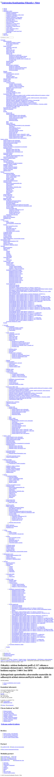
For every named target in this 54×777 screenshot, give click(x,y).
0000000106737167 (7, 702)
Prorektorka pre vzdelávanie (15, 55)
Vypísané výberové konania (15, 84)
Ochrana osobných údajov (10, 724)
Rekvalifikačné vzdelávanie (12, 202)
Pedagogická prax (10, 188)
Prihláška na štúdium (8, 165)
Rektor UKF (9, 48)
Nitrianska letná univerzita (12, 214)
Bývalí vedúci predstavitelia (12, 43)
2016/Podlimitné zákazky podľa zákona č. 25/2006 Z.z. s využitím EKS (25, 317)
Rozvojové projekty (10, 229)
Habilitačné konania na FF (15, 275)
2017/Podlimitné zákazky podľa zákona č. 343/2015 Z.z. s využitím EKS (25, 305)
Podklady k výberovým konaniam (16, 86)
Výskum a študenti (7, 236)
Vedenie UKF (9, 53)
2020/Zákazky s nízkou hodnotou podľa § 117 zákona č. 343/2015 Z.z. (25, 295)
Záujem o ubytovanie (8, 169)
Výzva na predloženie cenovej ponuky (11, 682)
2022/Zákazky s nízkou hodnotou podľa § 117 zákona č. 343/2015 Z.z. (25, 287)
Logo (4, 110)
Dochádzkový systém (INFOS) (13, 26)
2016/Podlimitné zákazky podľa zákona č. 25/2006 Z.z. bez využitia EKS (25, 319)
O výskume (6, 221)
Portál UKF (8, 32)
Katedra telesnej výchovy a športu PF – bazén (19, 134)
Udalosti (8, 251)
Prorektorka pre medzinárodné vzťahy (17, 57)
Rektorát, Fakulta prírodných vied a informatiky (19, 125)
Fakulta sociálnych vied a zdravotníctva (18, 116)
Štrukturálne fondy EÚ (11, 228)
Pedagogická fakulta (13, 120)
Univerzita (3, 40)
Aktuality (5, 249)
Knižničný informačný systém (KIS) (14, 17)
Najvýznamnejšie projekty (12, 226)
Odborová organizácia (8, 109)
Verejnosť (3, 246)
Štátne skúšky (9, 192)
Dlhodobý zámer (7, 78)
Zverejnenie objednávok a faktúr (13, 92)
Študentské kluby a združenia (9, 107)
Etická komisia (9, 62)
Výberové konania (10, 82)
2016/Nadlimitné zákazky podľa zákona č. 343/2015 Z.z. (21, 311)
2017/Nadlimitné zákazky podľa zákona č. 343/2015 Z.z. (21, 304)
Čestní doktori (9, 45)
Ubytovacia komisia (13, 70)
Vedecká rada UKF (10, 50)
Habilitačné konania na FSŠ (15, 272)
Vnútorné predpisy (7, 72)
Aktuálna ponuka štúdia (8, 161)
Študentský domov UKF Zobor (13, 150)
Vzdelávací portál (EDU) (11, 16)
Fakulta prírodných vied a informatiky (17, 115)
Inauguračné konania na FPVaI (16, 277)
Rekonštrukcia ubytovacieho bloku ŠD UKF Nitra (17, 105)
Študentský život (7, 218)
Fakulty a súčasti (4, 139)
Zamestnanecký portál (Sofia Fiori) (14, 31)
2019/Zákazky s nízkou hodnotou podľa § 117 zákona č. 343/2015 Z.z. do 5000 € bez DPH (29, 296)
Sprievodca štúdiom (10, 174)
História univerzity (7, 41)
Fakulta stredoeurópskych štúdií (16, 117)
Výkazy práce (9, 27)
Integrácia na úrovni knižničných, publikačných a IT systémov (20, 101)
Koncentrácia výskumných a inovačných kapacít (17, 99)
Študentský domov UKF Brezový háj (14, 151)
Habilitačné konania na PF (15, 276)
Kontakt (5, 33)
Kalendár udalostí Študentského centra (14, 155)
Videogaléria (9, 256)
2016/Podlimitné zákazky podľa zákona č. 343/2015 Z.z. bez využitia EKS (25, 315)
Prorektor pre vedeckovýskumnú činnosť (18, 56)
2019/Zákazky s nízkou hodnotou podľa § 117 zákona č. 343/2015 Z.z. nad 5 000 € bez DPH (30, 297)
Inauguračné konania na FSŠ (15, 278)
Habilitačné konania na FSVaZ (16, 273)
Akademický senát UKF (11, 47)
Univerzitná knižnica (13, 129)
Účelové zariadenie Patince (9, 158)
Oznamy (8, 252)
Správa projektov (10, 30)
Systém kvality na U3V (14, 213)
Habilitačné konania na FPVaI (15, 271)
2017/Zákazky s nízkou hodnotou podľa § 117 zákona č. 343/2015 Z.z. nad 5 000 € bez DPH (30, 309)
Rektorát (5, 71)
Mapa (7, 121)
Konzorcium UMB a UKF (9, 94)
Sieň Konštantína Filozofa (15, 128)
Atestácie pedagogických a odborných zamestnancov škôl (19, 205)
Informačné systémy (7, 11)
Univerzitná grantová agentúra (13, 231)
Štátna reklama (6, 248)
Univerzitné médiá (7, 257)
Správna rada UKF (10, 52)
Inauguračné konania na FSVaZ (16, 280)
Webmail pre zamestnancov (12, 12)
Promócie (8, 193)
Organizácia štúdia (7, 182)
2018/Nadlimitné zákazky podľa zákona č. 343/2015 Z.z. (21, 302)
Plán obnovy (9, 227)
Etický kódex (9, 75)
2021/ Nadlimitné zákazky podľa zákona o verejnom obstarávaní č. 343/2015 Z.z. (27, 293)
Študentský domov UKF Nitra (13, 149)
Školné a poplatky (10, 179)
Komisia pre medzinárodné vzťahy (16, 68)
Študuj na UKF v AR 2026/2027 (10, 733)
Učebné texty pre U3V (14, 210)
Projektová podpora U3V (14, 212)
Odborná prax (9, 189)
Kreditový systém (10, 178)
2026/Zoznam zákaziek (14, 285)
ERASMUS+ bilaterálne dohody (10, 244)
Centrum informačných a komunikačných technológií (15, 146)
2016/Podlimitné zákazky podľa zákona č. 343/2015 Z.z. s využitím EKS (25, 312)
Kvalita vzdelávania (7, 195)
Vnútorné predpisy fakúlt (11, 77)
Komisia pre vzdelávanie (14, 66)
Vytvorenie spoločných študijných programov (16, 96)
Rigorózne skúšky (7, 198)
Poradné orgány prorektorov (12, 65)
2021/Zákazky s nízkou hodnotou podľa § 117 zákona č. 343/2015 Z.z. (25, 290)
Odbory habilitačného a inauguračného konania (13, 238)
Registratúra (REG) (10, 19)
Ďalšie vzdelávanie (7, 199)
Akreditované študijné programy (10, 180)
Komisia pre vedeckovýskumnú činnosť (18, 67)
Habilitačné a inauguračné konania (14, 87)
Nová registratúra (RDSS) (12, 21)
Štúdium (2, 172)
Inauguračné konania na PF (15, 282)
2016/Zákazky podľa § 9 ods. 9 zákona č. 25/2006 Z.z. (21, 320)
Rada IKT (8, 63)
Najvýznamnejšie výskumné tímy (13, 223)
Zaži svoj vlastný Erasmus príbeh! (10, 737)
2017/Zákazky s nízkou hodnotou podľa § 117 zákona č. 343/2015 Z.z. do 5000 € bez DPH (29, 307)
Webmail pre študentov (11, 13)
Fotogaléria (8, 254)
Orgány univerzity (7, 46)
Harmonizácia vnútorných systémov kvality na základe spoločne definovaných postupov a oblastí (27, 95)
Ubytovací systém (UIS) (11, 24)
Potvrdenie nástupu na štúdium (10, 168)
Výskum (2, 219)
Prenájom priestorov (7, 247)
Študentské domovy (7, 148)
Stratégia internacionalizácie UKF (10, 241)
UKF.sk (5, 8)
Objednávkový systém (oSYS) (13, 23)
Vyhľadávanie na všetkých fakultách (14, 163)
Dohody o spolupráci (8, 243)
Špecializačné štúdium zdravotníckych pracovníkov (17, 204)
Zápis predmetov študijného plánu (13, 187)
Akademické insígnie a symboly (13, 42)
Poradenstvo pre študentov (9, 217)
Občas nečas (9, 260)
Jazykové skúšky (10, 207)
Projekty (5, 224)
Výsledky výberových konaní (15, 85)
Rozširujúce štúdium (10, 203)
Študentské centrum (7, 154)
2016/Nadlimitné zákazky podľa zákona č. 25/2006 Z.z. (21, 316)
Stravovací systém (10, 22)
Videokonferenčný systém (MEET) (14, 18)
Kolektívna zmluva (10, 76)
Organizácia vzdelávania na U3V (16, 209)
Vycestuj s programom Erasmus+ (10, 736)
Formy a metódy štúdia (11, 177)
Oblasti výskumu (10, 222)
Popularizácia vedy (7, 237)
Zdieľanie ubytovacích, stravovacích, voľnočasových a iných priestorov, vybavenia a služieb (26, 104)
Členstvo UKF (6, 242)
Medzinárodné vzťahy (5, 239)
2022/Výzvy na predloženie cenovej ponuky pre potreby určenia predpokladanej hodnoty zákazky (31, 288)
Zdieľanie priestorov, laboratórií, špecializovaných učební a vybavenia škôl (22, 100)
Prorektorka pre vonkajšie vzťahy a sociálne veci (20, 58)
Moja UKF (5, 35)
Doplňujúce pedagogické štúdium (13, 200)
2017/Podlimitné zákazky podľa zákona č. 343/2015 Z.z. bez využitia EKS (25, 306)
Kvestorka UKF (12, 60)
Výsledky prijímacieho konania (10, 166)
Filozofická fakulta (13, 119)
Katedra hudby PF (13, 133)
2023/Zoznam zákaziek (14, 286)
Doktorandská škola (7, 194)
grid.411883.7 (7, 701)
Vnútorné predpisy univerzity (12, 73)
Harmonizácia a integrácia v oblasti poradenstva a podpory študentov (21, 102)
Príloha (5, 684)
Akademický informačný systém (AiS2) (15, 14)
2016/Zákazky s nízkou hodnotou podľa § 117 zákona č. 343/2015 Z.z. (25, 314)
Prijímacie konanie (5, 159)
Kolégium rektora (10, 61)
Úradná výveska (7, 81)
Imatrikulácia (9, 185)
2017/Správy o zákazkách (14, 310)
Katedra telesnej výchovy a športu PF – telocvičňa (20, 135)
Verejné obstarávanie (10, 91)
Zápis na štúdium (10, 184)
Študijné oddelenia (10, 114)
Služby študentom (7, 216)
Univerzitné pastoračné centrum (16, 130)
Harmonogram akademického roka (14, 183)
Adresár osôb (9, 112)
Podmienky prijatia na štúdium (10, 164)
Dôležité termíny (7, 170)
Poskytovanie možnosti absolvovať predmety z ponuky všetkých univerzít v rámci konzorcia (26, 97)
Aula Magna (12, 126)
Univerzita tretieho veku (11, 208)
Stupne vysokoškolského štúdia (13, 175)
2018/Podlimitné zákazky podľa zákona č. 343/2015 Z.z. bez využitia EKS (25, 301)
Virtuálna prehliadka (10, 124)
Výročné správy (6, 80)
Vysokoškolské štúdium (8, 173)
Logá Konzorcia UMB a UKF (13, 106)
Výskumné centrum (7, 232)
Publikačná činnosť (7, 233)
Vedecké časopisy (7, 234)
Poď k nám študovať (8, 160)
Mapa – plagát (9, 122)
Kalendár (8, 253)
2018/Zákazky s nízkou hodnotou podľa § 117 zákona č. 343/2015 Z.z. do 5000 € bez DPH (29, 298)
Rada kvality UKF (10, 51)
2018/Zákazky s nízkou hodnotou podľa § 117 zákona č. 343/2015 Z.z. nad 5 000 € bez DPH (30, 300)
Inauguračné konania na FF (15, 281)
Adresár (5, 9)
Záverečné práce (10, 190)
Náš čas (8, 258)
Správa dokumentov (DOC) (12, 28)
